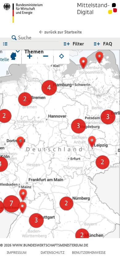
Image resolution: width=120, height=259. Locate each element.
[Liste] (6, 44)
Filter (78, 44)
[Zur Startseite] (97, 13)
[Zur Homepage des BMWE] (30, 13)
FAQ (107, 44)
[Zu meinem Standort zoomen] (61, 56)
